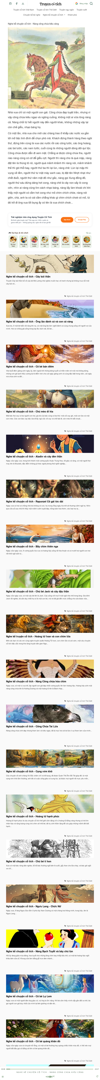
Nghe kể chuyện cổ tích (53, 14)
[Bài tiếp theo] (52, 1077)
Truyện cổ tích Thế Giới (47, 9)
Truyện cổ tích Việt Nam (23, 9)
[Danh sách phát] (3, 1077)
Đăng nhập (84, 3)
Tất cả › (88, 233)
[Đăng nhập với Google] (76, 3)
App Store (67, 220)
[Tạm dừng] (50, 1077)
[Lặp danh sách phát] (97, 1077)
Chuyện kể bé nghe (31, 14)
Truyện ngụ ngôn (66, 9)
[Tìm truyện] (91, 3)
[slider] (49, 1069)
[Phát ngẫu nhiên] (54, 1077)
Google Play (82, 220)
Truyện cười (82, 9)
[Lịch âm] (10, 3)
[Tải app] (23, 3)
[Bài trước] (48, 1077)
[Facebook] (17, 3)
